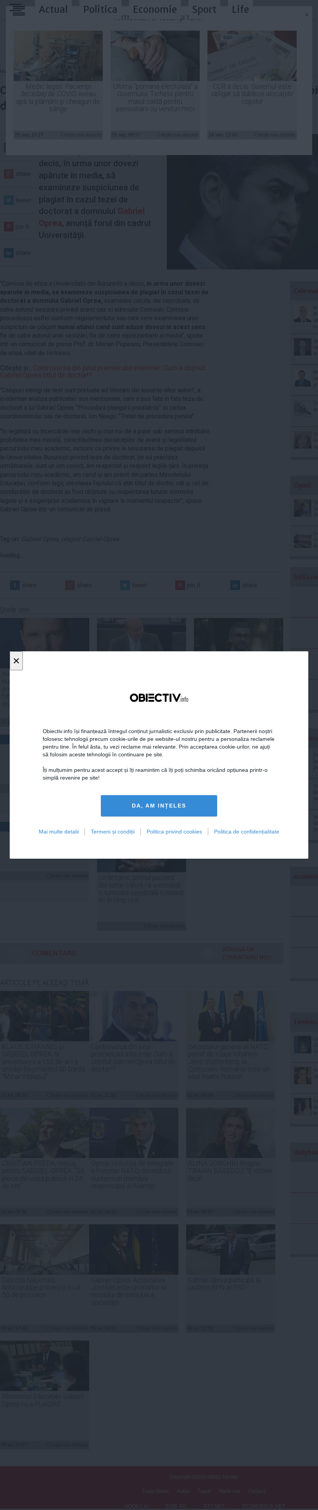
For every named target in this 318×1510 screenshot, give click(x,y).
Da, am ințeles (159, 805)
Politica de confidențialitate (246, 831)
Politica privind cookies (174, 831)
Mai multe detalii (59, 831)
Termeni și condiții (113, 831)
